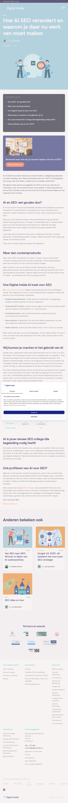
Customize (34, 416)
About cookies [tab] (34, 391)
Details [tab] (56, 391)
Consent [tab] (12, 391)
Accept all (34, 412)
